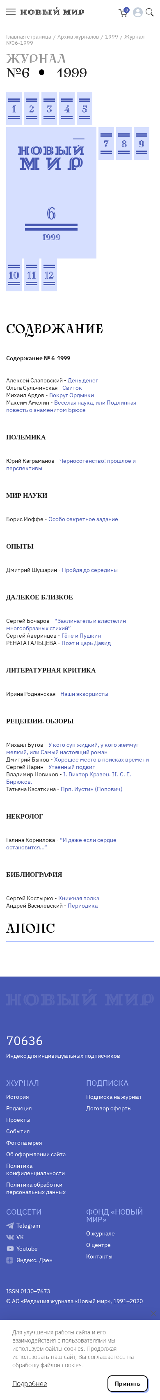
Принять (127, 1383)
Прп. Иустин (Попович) (92, 789)
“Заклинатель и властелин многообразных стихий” (66, 624)
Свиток (72, 387)
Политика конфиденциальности (35, 1169)
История (17, 1096)
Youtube (27, 1248)
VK (20, 1237)
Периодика (83, 905)
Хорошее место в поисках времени (101, 759)
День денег (83, 380)
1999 (111, 36)
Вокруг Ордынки (71, 395)
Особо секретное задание (83, 519)
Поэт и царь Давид (86, 643)
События (18, 1131)
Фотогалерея (24, 1142)
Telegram (28, 1225)
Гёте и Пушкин (81, 635)
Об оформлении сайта (36, 1154)
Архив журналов (78, 36)
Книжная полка (78, 898)
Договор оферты (109, 1108)
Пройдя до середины (90, 570)
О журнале (100, 1233)
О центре (98, 1245)
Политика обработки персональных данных (36, 1188)
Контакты (99, 1256)
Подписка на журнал (113, 1096)
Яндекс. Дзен (34, 1260)
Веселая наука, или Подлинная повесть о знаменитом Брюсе (71, 406)
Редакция (19, 1108)
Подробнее (29, 1383)
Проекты (18, 1119)
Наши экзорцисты (84, 694)
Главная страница (28, 36)
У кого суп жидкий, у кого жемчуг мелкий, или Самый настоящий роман (72, 748)
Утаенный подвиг (71, 767)
